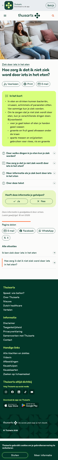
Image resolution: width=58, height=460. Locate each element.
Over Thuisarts (11, 297)
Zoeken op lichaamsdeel (16, 374)
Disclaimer (9, 323)
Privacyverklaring (12, 331)
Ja (18, 201)
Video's (7, 357)
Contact (7, 339)
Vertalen (7, 309)
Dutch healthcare (12, 305)
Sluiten (15, 455)
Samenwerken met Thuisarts (18, 335)
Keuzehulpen (10, 365)
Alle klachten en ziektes (16, 353)
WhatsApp (48, 230)
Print (30, 83)
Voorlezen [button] (13, 83)
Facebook (28, 230)
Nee (43, 201)
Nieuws (7, 301)
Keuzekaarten (10, 369)
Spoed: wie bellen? (13, 293)
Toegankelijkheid (12, 327)
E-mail (45, 83)
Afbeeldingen (10, 361)
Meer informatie (43, 455)
